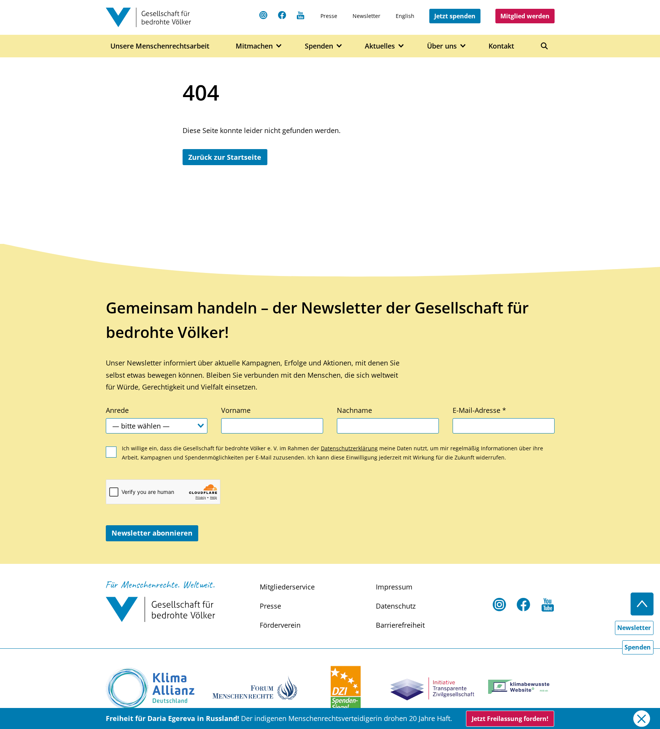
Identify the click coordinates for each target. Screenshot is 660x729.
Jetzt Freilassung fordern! (510, 718)
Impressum (394, 586)
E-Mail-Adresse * (479, 410)
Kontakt (501, 45)
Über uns (442, 45)
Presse (328, 15)
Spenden (319, 45)
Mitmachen (254, 45)
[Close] (641, 718)
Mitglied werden (525, 16)
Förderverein (280, 625)
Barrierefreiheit (400, 625)
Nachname (354, 410)
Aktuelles (380, 45)
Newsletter (366, 15)
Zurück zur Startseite (224, 157)
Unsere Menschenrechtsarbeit (159, 45)
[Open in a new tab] (150, 689)
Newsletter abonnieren (152, 532)
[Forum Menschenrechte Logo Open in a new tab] (254, 686)
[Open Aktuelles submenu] (401, 46)
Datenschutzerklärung (349, 448)
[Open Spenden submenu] (339, 46)
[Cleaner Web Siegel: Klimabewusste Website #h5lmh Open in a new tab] (521, 687)
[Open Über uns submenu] (463, 46)
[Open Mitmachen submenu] (279, 46)
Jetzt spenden (455, 16)
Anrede (117, 410)
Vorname (236, 410)
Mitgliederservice (287, 586)
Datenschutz (396, 605)
